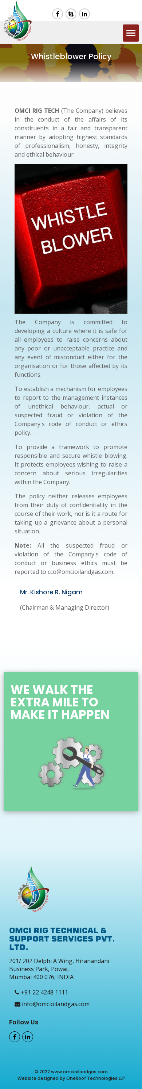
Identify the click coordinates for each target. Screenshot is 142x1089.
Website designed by (41, 1078)
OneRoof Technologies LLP (95, 1078)
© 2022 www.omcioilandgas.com (71, 1072)
